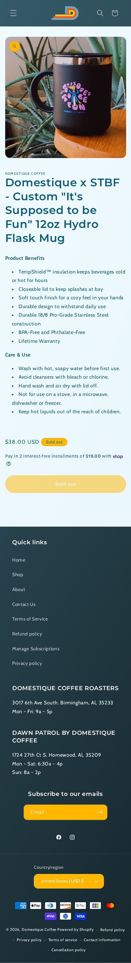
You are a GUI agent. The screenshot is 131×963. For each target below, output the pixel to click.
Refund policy (27, 634)
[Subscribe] (100, 812)
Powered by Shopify (75, 929)
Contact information (102, 939)
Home (19, 560)
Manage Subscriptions (35, 649)
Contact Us (24, 604)
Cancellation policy (68, 950)
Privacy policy (27, 663)
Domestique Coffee (39, 929)
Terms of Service (30, 619)
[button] (13, 13)
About (18, 589)
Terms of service (62, 939)
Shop (17, 574)
